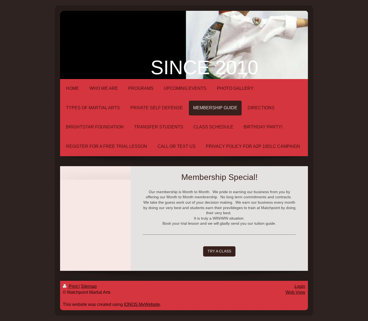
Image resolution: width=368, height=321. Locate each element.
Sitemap (89, 286)
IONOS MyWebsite (142, 304)
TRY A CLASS (219, 251)
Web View (295, 292)
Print (73, 286)
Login (299, 286)
